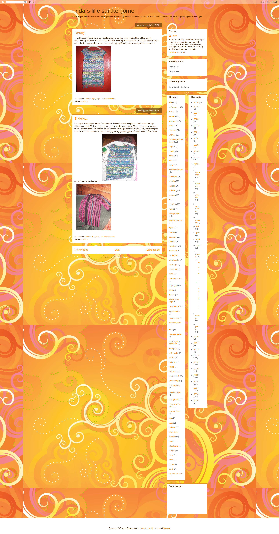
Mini (171, 290)
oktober (197, 196)
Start (117, 249)
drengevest (174, 399)
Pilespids (173, 348)
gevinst (172, 237)
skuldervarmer (175, 473)
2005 (196, 400)
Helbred (172, 371)
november (197, 184)
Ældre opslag (153, 249)
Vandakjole (174, 260)
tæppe (172, 195)
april (198, 245)
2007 (196, 388)
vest (171, 423)
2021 (196, 132)
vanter (172, 116)
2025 (196, 106)
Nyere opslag (81, 249)
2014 (196, 343)
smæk (171, 357)
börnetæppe (174, 385)
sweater (172, 121)
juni (198, 233)
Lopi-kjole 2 (174, 376)
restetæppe (174, 318)
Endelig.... (81, 118)
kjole (171, 165)
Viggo (171, 441)
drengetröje (174, 213)
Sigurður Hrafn (175, 220)
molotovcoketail (146, 528)
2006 (196, 394)
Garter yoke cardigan (174, 342)
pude (171, 464)
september (197, 208)
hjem (171, 455)
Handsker (173, 246)
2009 (196, 375)
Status (172, 232)
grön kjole (173, 353)
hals (171, 209)
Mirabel (172, 436)
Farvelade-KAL (176, 334)
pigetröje (173, 264)
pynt (171, 469)
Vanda (172, 181)
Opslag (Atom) (122, 257)
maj (198, 239)
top (170, 418)
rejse (171, 274)
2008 (196, 381)
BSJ (170, 329)
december (197, 173)
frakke (172, 450)
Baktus (172, 362)
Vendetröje (174, 381)
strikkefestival (175, 323)
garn (171, 125)
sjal (170, 160)
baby (171, 156)
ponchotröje (174, 311)
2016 (196, 164)
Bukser (172, 241)
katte (171, 460)
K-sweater (173, 269)
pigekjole (173, 251)
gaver (171, 151)
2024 (196, 113)
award (172, 294)
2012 (196, 356)
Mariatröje (173, 432)
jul (170, 199)
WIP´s (85, 102)
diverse (172, 130)
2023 (196, 119)
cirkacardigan (175, 392)
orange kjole (174, 411)
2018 (196, 151)
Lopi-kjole (173, 285)
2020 (196, 138)
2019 (196, 145)
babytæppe (174, 306)
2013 (196, 349)
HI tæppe (173, 255)
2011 (196, 362)
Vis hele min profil (177, 52)
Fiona (171, 367)
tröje (171, 146)
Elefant (172, 427)
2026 (196, 102)
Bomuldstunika (175, 278)
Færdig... (80, 33)
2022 (196, 126)
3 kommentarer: (108, 237)
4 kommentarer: (109, 99)
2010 (196, 369)
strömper (173, 107)
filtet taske (173, 446)
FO (170, 102)
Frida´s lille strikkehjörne (103, 11)
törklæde (173, 176)
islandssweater (176, 169)
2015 (196, 336)
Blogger (166, 528)
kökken (172, 190)
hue (170, 112)
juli (197, 226)
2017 (196, 157)
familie (172, 186)
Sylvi (171, 227)
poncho (172, 204)
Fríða (174, 36)
